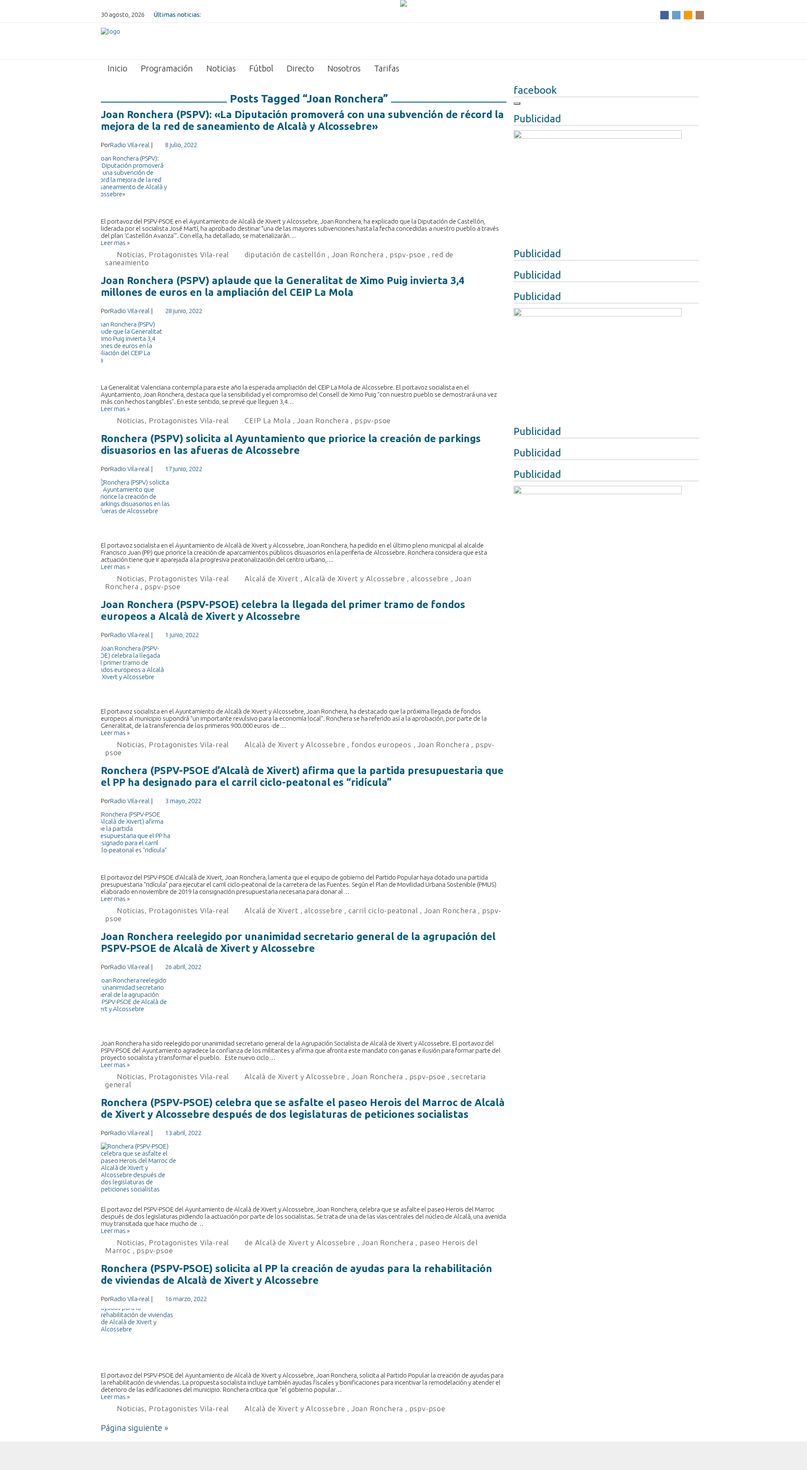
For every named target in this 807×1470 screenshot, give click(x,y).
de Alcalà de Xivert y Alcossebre (300, 1242)
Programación (167, 68)
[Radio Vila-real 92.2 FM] (110, 40)
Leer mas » (115, 242)
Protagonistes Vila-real (189, 254)
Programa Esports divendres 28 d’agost (259, 14)
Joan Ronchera (357, 254)
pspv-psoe (408, 254)
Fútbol (261, 68)
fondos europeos (381, 744)
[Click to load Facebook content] (517, 103)
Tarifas (386, 68)
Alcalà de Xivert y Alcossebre (354, 578)
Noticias (221, 68)
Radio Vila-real (130, 144)
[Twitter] (676, 14)
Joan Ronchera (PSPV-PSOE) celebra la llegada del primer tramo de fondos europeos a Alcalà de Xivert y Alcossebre (283, 610)
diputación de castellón (285, 254)
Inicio (117, 68)
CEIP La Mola (268, 420)
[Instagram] (699, 14)
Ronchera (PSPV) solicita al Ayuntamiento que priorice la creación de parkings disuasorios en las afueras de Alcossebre (291, 444)
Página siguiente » (134, 1428)
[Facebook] (664, 14)
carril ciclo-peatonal (383, 910)
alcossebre (430, 578)
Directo (300, 68)
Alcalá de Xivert (271, 578)
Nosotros (344, 68)
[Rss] (688, 14)
